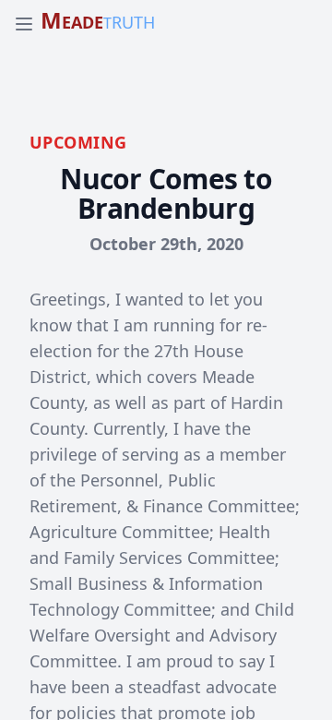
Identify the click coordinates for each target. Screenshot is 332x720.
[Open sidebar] (24, 24)
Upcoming (78, 142)
